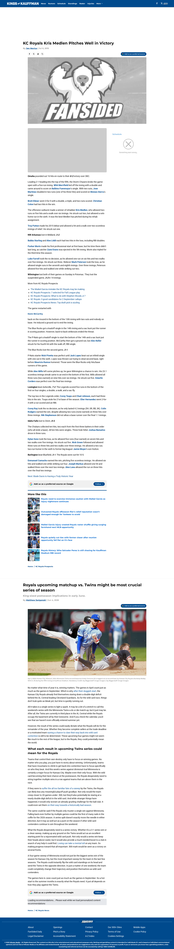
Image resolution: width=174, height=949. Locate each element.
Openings (57, 927)
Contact (89, 927)
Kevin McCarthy (35, 314)
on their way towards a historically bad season (69, 805)
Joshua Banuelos (97, 430)
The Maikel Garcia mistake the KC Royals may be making (58, 289)
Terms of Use (114, 931)
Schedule (61, 4)
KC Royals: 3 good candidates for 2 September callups (56, 299)
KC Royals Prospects (44, 566)
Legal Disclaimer (36, 936)
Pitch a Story (59, 931)
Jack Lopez (75, 355)
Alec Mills (38, 371)
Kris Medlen (81, 210)
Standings (72, 4)
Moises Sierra (97, 192)
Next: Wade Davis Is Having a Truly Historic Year (50, 476)
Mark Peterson (79, 262)
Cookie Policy (139, 931)
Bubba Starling (35, 240)
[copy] (42, 54)
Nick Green (77, 442)
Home (30, 566)
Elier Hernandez (88, 399)
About (31, 927)
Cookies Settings (116, 936)
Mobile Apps (139, 927)
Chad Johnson (83, 396)
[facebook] (156, 3)
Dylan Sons (33, 439)
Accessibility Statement (64, 936)
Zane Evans (52, 249)
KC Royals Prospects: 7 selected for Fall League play (55, 292)
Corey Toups (66, 396)
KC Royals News (42, 910)
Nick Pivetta (47, 355)
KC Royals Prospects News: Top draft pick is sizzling (55, 302)
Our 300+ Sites (115, 927)
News (43, 4)
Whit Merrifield (61, 185)
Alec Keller (96, 340)
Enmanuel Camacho (37, 460)
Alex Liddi (51, 240)
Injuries (90, 4)
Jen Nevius (31, 48)
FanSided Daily (35, 931)
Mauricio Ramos (42, 362)
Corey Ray (33, 408)
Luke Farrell (33, 258)
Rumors (51, 4)
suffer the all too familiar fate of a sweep (61, 788)
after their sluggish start (85, 691)
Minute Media (15, 942)
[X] (162, 3)
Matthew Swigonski (36, 600)
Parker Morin (34, 246)
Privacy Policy (91, 931)
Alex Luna (70, 467)
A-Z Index (89, 936)
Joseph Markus (75, 464)
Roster (82, 4)
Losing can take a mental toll (71, 843)
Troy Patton (33, 225)
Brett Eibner (33, 201)
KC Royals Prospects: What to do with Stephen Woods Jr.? (58, 296)
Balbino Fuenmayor (61, 188)
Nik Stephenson (48, 415)
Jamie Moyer (79, 449)
